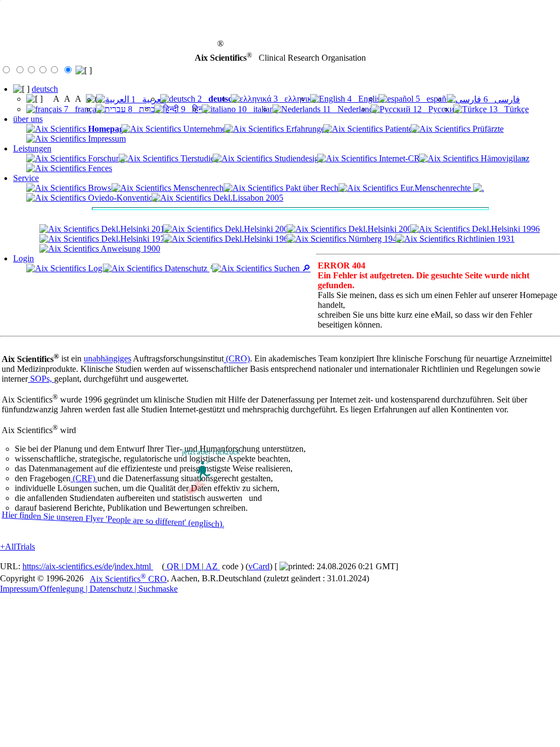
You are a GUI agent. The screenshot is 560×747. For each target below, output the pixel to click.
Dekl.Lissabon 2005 (247, 197)
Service (26, 178)
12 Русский (435, 109)
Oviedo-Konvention (122, 197)
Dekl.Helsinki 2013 (134, 229)
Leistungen (32, 148)
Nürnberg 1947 (373, 238)
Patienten (400, 128)
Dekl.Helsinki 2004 (381, 229)
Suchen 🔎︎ (291, 268)
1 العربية (147, 99)
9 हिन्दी (193, 109)
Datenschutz (185, 268)
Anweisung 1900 (129, 248)
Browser (102, 187)
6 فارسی (500, 99)
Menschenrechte (200, 187)
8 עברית (143, 109)
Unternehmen (205, 128)
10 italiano (257, 109)
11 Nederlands (348, 109)
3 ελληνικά (293, 98)
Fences (99, 168)
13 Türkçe (508, 109)
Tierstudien (198, 158)
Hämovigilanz (504, 158)
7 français (82, 109)
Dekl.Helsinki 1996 (505, 229)
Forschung (105, 158)
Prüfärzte (487, 128)
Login (23, 258)
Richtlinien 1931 (485, 238)
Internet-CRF (401, 158)
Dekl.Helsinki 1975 (134, 238)
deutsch (45, 89)
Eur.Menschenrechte (435, 187)
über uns (28, 119)
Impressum (106, 138)
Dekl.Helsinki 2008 (258, 229)
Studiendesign (297, 158)
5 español (433, 98)
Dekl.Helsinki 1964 (258, 238)
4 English (364, 98)
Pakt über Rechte (314, 187)
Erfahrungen (306, 128)
